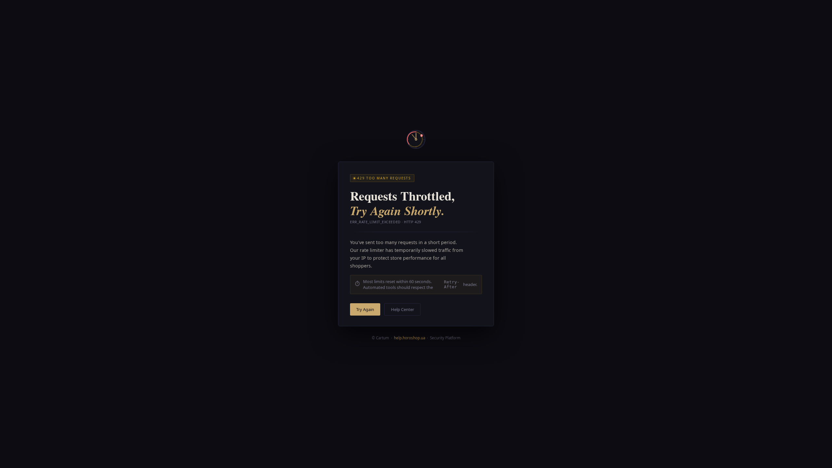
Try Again (365, 309)
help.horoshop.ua (409, 337)
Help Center (402, 309)
